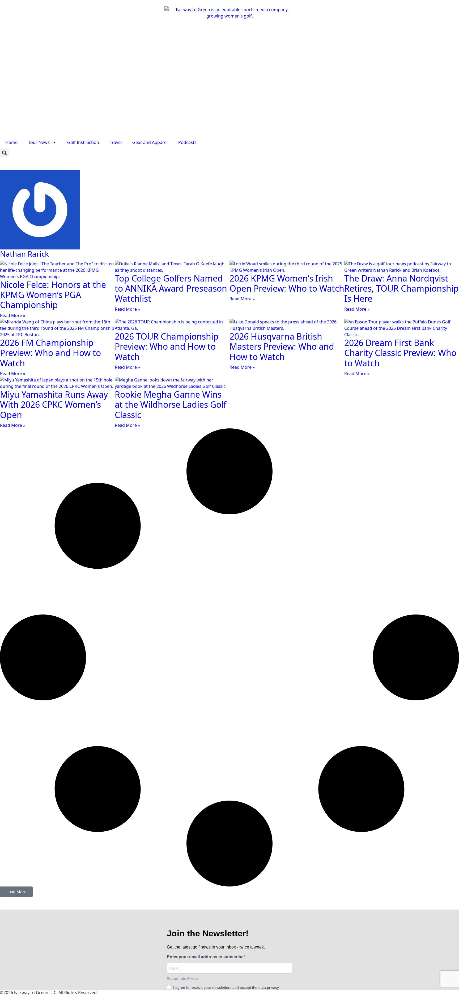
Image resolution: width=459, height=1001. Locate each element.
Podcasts (187, 142)
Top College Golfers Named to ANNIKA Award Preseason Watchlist (171, 288)
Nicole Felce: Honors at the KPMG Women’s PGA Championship (53, 295)
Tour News (39, 142)
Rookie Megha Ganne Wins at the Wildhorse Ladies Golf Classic (170, 404)
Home (11, 142)
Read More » (12, 315)
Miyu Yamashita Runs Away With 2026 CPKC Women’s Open (54, 404)
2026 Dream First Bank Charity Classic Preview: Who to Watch (400, 353)
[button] (4, 152)
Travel (116, 142)
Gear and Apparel (150, 142)
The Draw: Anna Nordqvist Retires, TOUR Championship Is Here (401, 288)
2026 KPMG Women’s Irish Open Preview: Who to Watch (287, 283)
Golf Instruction (83, 142)
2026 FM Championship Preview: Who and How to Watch (50, 353)
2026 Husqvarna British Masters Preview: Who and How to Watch (282, 346)
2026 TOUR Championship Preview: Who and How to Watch (167, 346)
